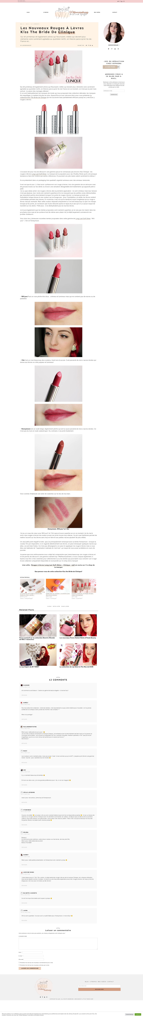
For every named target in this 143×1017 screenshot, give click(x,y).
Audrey (26, 854)
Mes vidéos (97, 12)
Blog (28, 12)
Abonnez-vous (114, 94)
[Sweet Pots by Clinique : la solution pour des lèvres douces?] (58, 586)
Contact (114, 12)
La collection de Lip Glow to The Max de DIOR (76, 667)
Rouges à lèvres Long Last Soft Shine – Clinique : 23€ (53, 565)
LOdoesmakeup (26, 45)
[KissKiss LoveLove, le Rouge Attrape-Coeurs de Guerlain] (84, 586)
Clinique (49, 606)
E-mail (21, 955)
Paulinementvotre (30, 726)
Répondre (24, 695)
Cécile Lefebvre (29, 792)
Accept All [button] (138, 1014)
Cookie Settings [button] (129, 1014)
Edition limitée (56, 606)
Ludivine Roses (28, 872)
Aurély (25, 702)
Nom (20, 952)
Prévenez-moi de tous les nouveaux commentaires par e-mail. (36, 962)
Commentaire (23, 936)
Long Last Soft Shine (39, 174)
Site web (21, 959)
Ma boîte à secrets (30, 893)
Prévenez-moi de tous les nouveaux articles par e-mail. (35, 965)
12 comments (35, 24)
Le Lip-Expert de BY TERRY (29, 667)
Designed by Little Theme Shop (84, 999)
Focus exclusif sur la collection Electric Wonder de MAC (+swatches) (37, 638)
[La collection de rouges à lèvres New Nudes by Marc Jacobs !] (32, 586)
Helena (25, 832)
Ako (24, 770)
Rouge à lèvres (65, 606)
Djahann (26, 685)
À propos (45, 12)
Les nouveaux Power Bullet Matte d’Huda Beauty (78, 638)
